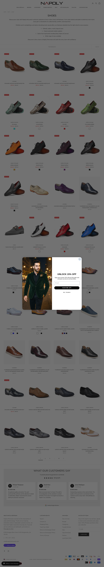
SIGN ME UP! (66, 287)
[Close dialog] (80, 259)
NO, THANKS (67, 292)
